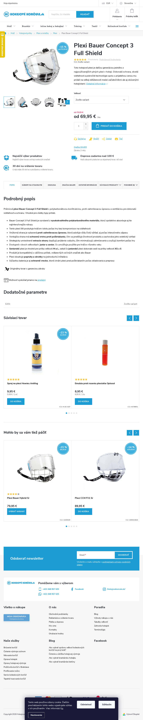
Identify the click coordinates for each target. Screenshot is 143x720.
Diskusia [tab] (52, 185)
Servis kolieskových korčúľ (15, 675)
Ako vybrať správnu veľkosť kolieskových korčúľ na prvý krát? (66, 648)
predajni (42, 280)
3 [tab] (71, 413)
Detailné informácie (95, 83)
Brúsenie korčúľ (10, 647)
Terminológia (99, 629)
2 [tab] (69, 413)
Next (136, 318)
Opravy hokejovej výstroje (15, 663)
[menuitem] (11, 26)
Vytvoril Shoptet (132, 714)
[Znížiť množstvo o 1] (86, 128)
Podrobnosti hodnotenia (110, 60)
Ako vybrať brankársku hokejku (62, 658)
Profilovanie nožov (12, 671)
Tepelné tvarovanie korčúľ (15, 678)
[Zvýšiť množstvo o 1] (86, 124)
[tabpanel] (38, 367)
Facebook (79, 589)
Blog (96, 614)
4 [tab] (74, 413)
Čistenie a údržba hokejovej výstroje (64, 654)
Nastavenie (36, 715)
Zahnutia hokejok (101, 625)
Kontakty (53, 629)
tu (62, 708)
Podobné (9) (129, 185)
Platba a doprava (56, 622)
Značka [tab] (68, 185)
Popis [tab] (12, 185)
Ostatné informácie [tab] (88, 185)
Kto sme (52, 625)
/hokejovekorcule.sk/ (116, 589)
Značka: (80, 147)
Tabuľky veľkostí (101, 622)
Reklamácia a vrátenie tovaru (61, 618)
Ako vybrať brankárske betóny (62, 661)
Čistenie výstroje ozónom (15, 651)
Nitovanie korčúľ (11, 655)
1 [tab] (66, 413)
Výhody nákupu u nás (103, 618)
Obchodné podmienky (58, 614)
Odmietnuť (85, 704)
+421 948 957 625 (51, 589)
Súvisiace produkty (109, 185)
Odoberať (123, 555)
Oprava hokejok (10, 659)
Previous (129, 318)
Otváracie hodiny (56, 633)
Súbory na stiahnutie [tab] (32, 185)
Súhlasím (106, 704)
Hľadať (85, 14)
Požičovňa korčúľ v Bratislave (16, 667)
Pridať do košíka (111, 126)
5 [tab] (76, 413)
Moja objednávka (10, 3)
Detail (16, 511)
